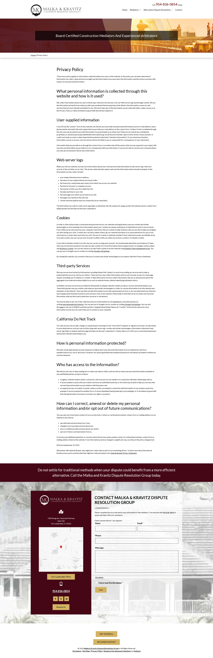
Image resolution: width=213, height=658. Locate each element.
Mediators (134, 10)
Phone (98, 535)
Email (140, 523)
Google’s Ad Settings (102, 251)
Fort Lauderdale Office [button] (61, 576)
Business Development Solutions (117, 651)
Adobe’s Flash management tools (137, 248)
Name (97, 523)
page (61, 307)
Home (124, 10)
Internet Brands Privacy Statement (123, 453)
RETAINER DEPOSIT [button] (106, 642)
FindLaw (137, 651)
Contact (178, 10)
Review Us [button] (61, 607)
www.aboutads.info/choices (73, 304)
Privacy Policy (97, 651)
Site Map (86, 651)
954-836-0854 (166, 4)
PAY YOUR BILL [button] (106, 634)
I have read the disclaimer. (111, 583)
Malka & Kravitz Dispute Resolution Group (101, 648)
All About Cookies (66, 248)
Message (99, 548)
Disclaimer (99, 577)
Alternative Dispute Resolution (157, 10)
